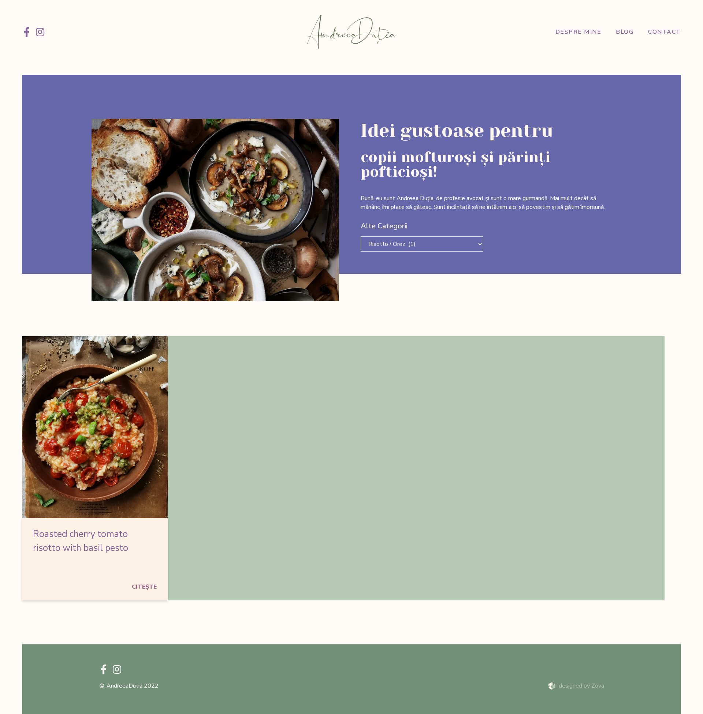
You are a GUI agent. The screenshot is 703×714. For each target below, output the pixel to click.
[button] (144, 587)
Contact (664, 32)
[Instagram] (40, 32)
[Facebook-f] (26, 32)
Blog (624, 32)
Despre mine (578, 32)
